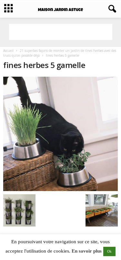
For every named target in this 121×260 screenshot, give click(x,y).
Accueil (8, 50)
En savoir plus (87, 251)
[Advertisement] (60, 32)
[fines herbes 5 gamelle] (60, 134)
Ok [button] (109, 251)
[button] (111, 9)
